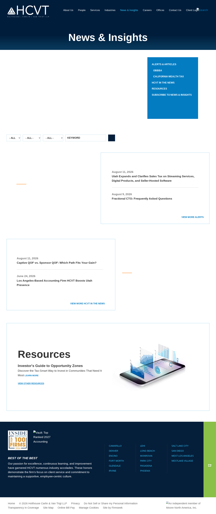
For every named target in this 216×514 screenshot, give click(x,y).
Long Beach (147, 451)
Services (95, 10)
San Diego (177, 451)
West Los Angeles (182, 456)
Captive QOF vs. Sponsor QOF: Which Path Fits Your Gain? (57, 262)
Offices (160, 10)
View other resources (31, 383)
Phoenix (145, 471)
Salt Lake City (180, 446)
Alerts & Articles (164, 64)
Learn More (23, 110)
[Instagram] (210, 459)
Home (11, 503)
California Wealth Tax (168, 76)
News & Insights (129, 10)
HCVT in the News (163, 82)
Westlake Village (182, 461)
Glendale (115, 466)
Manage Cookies (89, 507)
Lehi (142, 446)
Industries (110, 10)
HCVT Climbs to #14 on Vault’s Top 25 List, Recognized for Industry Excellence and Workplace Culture (158, 284)
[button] (209, 465)
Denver (113, 451)
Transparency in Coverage (23, 507)
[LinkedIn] (210, 453)
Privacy (75, 503)
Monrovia (146, 456)
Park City (146, 461)
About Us (68, 10)
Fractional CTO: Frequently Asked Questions (142, 198)
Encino (113, 456)
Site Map (48, 507)
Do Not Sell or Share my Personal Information (111, 503)
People (82, 10)
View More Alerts (192, 217)
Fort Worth (116, 461)
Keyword (73, 137)
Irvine (112, 471)
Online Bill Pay (66, 507)
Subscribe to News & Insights (172, 95)
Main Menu (99, 3)
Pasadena (146, 466)
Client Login (192, 10)
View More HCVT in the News (87, 303)
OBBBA (157, 70)
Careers (147, 10)
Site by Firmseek (113, 507)
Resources (159, 88)
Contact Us (175, 10)
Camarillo (115, 446)
